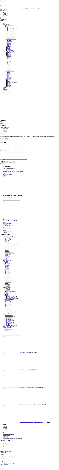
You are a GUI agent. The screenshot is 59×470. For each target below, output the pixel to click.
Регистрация (5, 13)
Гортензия (9, 44)
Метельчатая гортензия (11, 245)
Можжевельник (8, 329)
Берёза (8, 73)
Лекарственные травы (7, 260)
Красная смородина (11, 311)
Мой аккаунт (3, 10)
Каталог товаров (6, 24)
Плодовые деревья (8, 78)
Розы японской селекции (12, 27)
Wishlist (4, 446)
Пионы (6, 277)
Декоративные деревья (9, 71)
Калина (8, 47)
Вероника (7, 267)
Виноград (9, 53)
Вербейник (9, 64)
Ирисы (8, 67)
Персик (8, 83)
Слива (8, 84)
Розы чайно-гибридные (12, 28)
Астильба (9, 61)
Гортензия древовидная (12, 243)
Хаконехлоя (7, 284)
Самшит (6, 254)
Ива (8, 74)
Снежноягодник (8, 256)
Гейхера (8, 65)
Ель (6, 328)
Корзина (4, 14)
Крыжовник (7, 307)
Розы (6, 26)
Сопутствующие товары (7, 326)
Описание (5, 130)
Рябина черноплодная (9, 253)
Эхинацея (7, 286)
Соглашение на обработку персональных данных (12, 438)
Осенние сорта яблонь (11, 298)
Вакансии (5, 427)
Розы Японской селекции (10, 325)
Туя (5, 331)
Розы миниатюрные (11, 33)
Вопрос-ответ (5, 436)
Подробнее (5, 175)
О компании (5, 91)
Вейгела (9, 43)
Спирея (6, 257)
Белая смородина (10, 310)
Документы (5, 428)
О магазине (5, 426)
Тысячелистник (8, 282)
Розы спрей (9, 38)
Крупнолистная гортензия (12, 244)
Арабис (8, 60)
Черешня (9, 85)
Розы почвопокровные (9, 320)
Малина (8, 57)
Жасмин (9, 46)
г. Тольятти (2, 1)
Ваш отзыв (2, 159)
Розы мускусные (10, 34)
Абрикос (9, 79)
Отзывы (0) (5, 131)
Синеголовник (8, 281)
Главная (4, 23)
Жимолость (7, 305)
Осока (6, 275)
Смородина (9, 52)
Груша (8, 81)
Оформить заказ (6, 15)
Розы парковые (10, 35)
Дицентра (9, 66)
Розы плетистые (10, 30)
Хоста (6, 285)
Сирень (6, 255)
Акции (4, 88)
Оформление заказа (6, 92)
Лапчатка (9, 49)
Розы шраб (9, 31)
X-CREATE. (6, 464)
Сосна (6, 330)
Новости (4, 90)
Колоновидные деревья (12, 82)
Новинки (4, 87)
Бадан (8, 62)
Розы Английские (10, 32)
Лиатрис (6, 272)
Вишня (8, 80)
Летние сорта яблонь (11, 297)
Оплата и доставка (6, 435)
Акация (8, 72)
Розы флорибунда (10, 29)
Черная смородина (11, 313)
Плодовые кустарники (9, 51)
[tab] (31, 130)
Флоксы (6, 283)
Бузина (8, 42)
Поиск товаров (25, 8)
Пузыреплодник (8, 252)
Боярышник (9, 41)
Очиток (6, 276)
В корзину (5, 199)
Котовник (7, 271)
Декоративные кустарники (10, 39)
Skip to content (3, 0)
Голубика (9, 54)
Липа (8, 76)
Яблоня (8, 86)
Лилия (6, 273)
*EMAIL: (2, 162)
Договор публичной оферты (8, 434)
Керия (8, 48)
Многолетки (7, 59)
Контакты (5, 89)
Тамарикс (7, 258)
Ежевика (9, 55)
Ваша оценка (3, 150)
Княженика (7, 306)
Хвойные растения (9, 25)
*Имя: (1, 161)
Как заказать (5, 437)
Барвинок (9, 63)
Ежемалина (9, 56)
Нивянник (7, 274)
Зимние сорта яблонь (11, 296)
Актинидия (7, 300)
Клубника (5, 259)
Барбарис (9, 40)
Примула (7, 278)
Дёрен (8, 45)
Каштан (8, 75)
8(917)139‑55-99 (3, 9)
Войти (4, 12)
